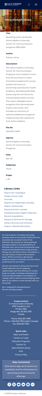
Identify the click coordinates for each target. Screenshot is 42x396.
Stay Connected (21, 362)
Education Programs (21, 341)
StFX (21, 351)
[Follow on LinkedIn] (23, 384)
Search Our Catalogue (14, 193)
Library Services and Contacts (18, 223)
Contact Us (21, 344)
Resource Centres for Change (18, 219)
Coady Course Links (13, 196)
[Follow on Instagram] (14, 384)
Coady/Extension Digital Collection (20, 213)
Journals (8, 199)
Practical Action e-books (15, 209)
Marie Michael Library (21, 347)
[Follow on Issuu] (28, 384)
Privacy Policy (21, 354)
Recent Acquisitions (13, 216)
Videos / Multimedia (13, 206)
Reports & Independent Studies (19, 203)
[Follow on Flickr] (33, 384)
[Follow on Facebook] (9, 384)
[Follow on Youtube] (19, 384)
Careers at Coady (21, 337)
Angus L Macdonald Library (17, 226)
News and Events (21, 334)
